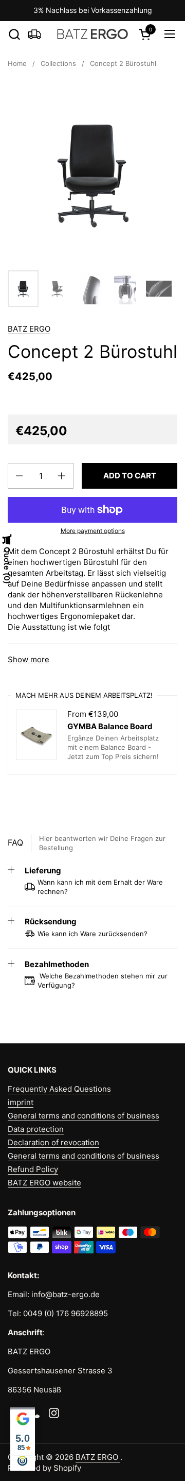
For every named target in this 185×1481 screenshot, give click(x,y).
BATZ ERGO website (44, 1182)
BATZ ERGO (29, 329)
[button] (14, 34)
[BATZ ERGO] (93, 34)
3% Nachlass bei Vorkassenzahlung (92, 10)
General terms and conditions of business (83, 1116)
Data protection (36, 1129)
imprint (20, 1102)
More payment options (93, 531)
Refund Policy (33, 1169)
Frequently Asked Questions (59, 1089)
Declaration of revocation (53, 1142)
